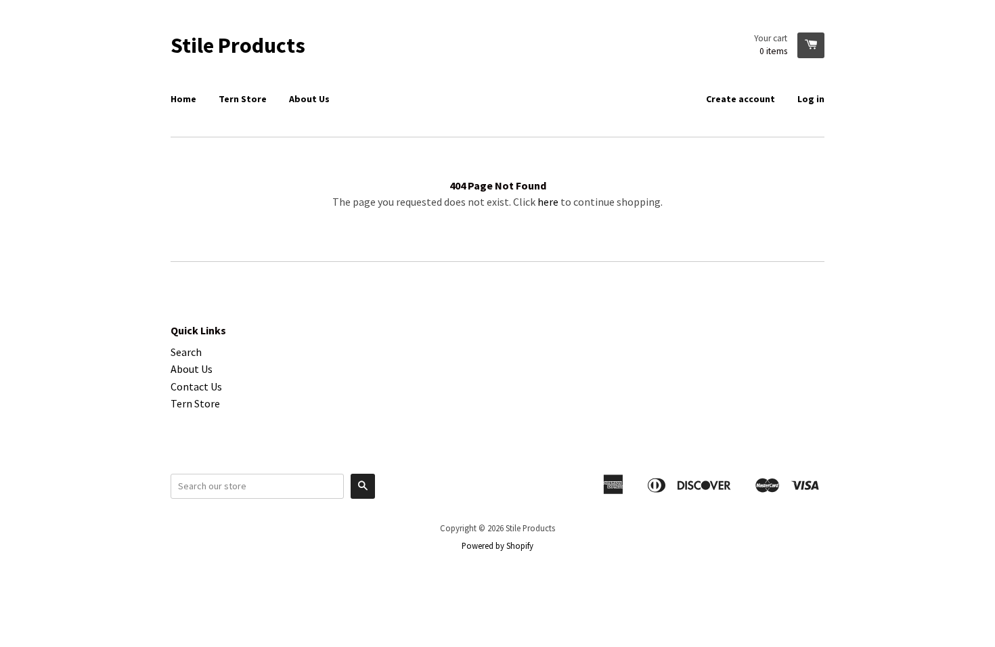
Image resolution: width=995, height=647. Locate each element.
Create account (740, 99)
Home (183, 99)
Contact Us (196, 386)
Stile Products (238, 45)
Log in (810, 99)
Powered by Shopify (497, 545)
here (547, 201)
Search (186, 352)
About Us (309, 99)
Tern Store (243, 99)
